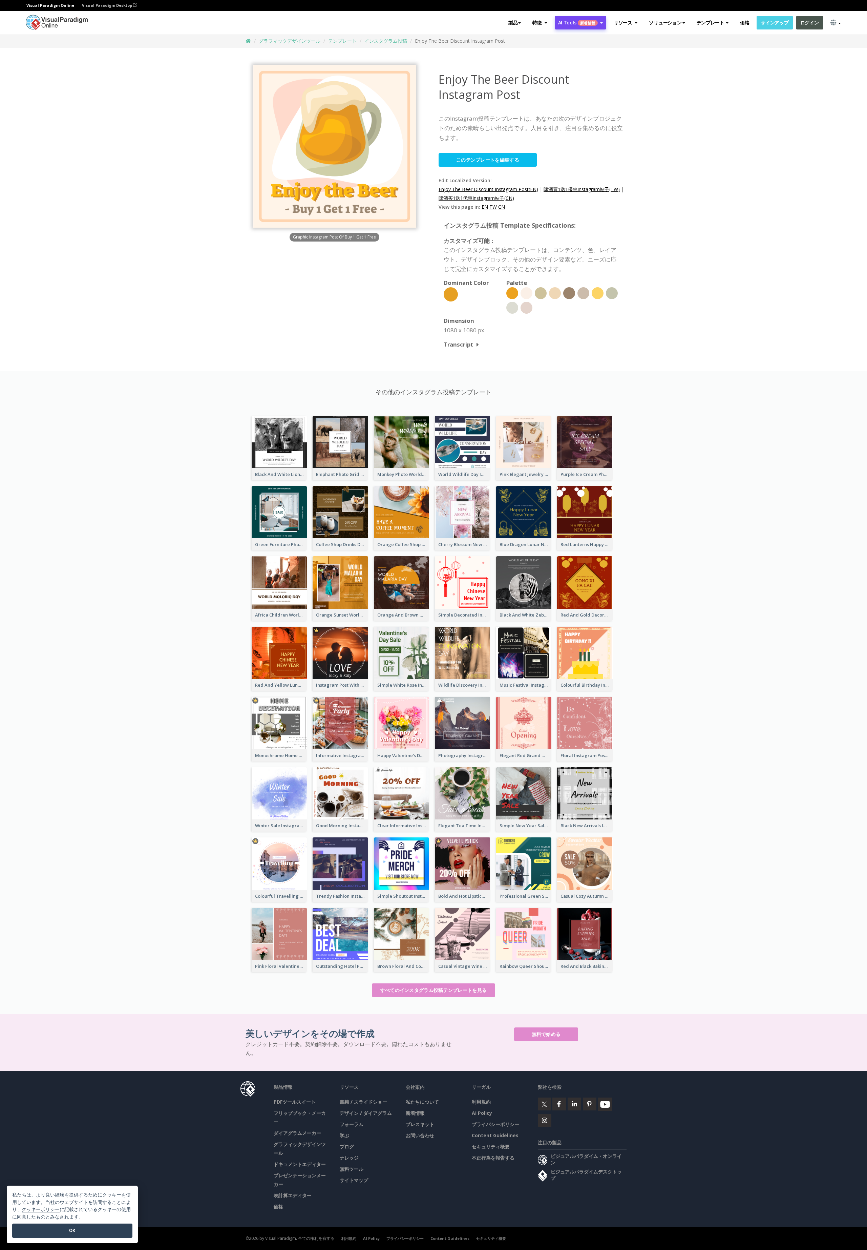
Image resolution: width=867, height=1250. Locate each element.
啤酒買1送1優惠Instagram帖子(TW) (582, 189)
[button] (539, 22)
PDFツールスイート (295, 1102)
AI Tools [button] (576, 22)
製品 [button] (512, 22)
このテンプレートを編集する (487, 160)
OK (72, 1230)
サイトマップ (354, 1180)
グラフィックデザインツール (289, 41)
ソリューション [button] (665, 22)
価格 (744, 22)
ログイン (809, 22)
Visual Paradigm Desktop (107, 5)
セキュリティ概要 (491, 1146)
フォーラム (351, 1124)
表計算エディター (293, 1195)
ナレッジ (349, 1157)
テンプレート (342, 41)
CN (501, 207)
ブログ (347, 1146)
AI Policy (482, 1113)
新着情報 (415, 1113)
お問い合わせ (420, 1135)
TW (493, 207)
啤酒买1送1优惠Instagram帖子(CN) (476, 198)
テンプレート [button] (710, 22)
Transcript (458, 344)
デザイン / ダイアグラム (366, 1113)
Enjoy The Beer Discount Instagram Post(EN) (488, 189)
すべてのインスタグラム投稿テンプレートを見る (433, 990)
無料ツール (351, 1169)
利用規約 (481, 1102)
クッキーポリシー (41, 1209)
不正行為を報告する (493, 1157)
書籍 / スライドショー (363, 1102)
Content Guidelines (495, 1135)
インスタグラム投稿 (385, 41)
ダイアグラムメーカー (297, 1133)
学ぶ (344, 1135)
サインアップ (774, 22)
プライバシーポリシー (495, 1124)
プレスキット (420, 1124)
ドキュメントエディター (300, 1164)
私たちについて (422, 1102)
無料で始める (546, 1034)
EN (485, 207)
